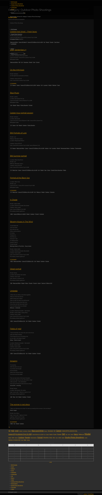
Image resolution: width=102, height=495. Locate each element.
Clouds (47, 434)
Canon (18, 85)
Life (12, 476)
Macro (76, 434)
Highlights (13, 472)
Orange (16, 437)
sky (54, 437)
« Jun (50, 462)
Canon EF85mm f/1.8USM (20, 214)
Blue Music (14, 93)
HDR (69, 434)
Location (46, 85)
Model (47, 42)
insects (71, 434)
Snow (57, 437)
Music (18, 105)
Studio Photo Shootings (56, 170)
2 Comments (13, 83)
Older (12, 480)
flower (54, 434)
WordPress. (91, 494)
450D (11, 214)
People (51, 42)
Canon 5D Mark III (23, 42)
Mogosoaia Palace (65, 148)
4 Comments (13, 190)
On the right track (17, 70)
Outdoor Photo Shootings (17, 481)
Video (12, 489)
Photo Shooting (24, 105)
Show (50, 437)
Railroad (54, 85)
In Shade (13, 200)
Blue (14, 397)
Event (12, 466)
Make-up (39, 192)
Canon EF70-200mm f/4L (27, 261)
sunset (86, 437)
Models (9, 437)
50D (11, 283)
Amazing (13, 361)
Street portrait (15, 269)
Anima (85, 494)
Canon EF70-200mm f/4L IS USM (35, 42)
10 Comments (13, 421)
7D (11, 85)
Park (34, 62)
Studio (63, 437)
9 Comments (13, 259)
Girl (44, 42)
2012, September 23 (18, 50)
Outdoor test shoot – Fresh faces (23, 31)
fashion (38, 85)
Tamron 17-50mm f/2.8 (46, 283)
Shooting (52, 192)
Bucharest (50, 431)
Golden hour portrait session (21, 113)
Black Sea (15, 170)
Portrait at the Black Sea (20, 178)
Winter (28, 440)
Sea (45, 170)
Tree (22, 440)
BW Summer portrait (18, 156)
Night (13, 437)
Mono (26, 283)
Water (64, 170)
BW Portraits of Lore (18, 133)
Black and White (14, 42)
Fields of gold (15, 329)
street (39, 283)
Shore (48, 170)
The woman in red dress (20, 404)
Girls (66, 434)
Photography (13, 16)
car (45, 434)
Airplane (20, 431)
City (11, 105)
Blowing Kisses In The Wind (21, 222)
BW (19, 62)
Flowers (59, 434)
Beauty (14, 85)
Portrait (37, 62)
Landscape (14, 474)
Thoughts (13, 487)
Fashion (13, 468)
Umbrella (42, 214)
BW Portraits (14, 465)
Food (12, 470)
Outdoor (25, 125)
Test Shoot (56, 42)
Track (58, 85)
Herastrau (26, 62)
